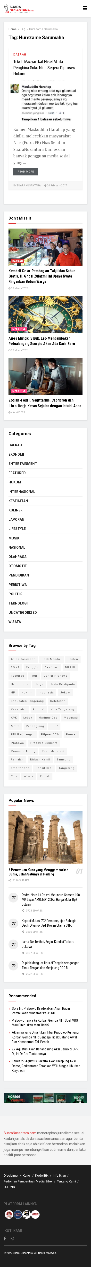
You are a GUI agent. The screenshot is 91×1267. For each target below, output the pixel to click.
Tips (14, 776)
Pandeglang (35, 726)
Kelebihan (58, 701)
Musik (13, 538)
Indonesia (46, 692)
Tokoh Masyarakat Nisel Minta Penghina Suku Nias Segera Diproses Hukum (44, 67)
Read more (26, 171)
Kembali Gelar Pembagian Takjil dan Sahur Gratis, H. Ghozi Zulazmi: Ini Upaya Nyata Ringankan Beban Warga (41, 276)
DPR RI (70, 667)
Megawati (71, 717)
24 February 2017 (57, 185)
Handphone (19, 684)
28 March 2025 (19, 288)
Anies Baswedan (23, 659)
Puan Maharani (53, 751)
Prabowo (17, 743)
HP (13, 692)
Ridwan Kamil (40, 759)
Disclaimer (11, 1175)
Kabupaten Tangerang (27, 701)
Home (12, 29)
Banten (73, 659)
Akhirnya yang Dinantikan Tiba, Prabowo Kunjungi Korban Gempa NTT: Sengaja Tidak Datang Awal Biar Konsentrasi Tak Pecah (45, 1037)
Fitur (34, 675)
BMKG (15, 667)
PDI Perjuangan (23, 734)
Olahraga (17, 557)
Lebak (27, 717)
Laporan (16, 519)
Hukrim (27, 692)
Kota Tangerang (62, 709)
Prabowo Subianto (44, 743)
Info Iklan (59, 1175)
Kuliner (15, 510)
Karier (27, 1175)
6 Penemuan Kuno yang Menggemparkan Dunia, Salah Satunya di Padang (38, 872)
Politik (15, 594)
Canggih (32, 667)
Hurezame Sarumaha (43, 29)
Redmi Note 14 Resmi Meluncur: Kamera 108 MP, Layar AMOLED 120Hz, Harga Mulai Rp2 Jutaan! (51, 899)
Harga (39, 684)
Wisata (14, 622)
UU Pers (9, 1187)
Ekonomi (16, 454)
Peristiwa (17, 585)
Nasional (16, 547)
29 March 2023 (19, 350)
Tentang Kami (66, 1181)
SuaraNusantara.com (20, 1133)
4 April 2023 (18, 412)
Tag (22, 29)
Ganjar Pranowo (55, 675)
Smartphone (20, 768)
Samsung (64, 759)
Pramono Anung (23, 751)
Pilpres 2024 (50, 734)
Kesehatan (18, 501)
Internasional (21, 492)
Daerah (19, 54)
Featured (17, 473)
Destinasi (52, 667)
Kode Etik (42, 1175)
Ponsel (71, 734)
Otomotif (17, 566)
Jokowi (65, 692)
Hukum (14, 482)
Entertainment (22, 464)
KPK (14, 717)
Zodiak (45, 776)
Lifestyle (19, 328)
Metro (15, 726)
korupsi (38, 709)
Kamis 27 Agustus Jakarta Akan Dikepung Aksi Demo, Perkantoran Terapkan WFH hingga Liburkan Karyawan (46, 1066)
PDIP (54, 726)
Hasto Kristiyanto (62, 684)
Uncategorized (22, 612)
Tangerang (67, 768)
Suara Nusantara (29, 185)
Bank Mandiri (51, 659)
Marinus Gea (48, 717)
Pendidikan (18, 575)
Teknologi (18, 603)
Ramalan (17, 759)
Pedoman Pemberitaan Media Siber (28, 1181)
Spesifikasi (44, 768)
